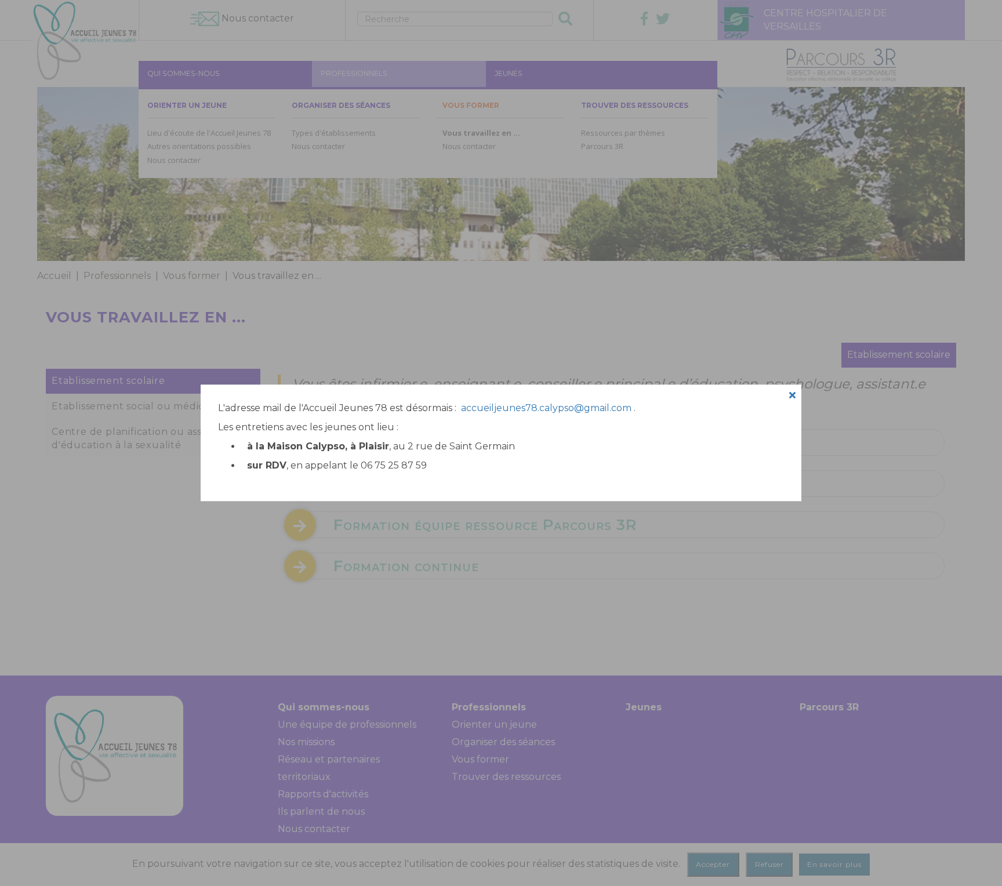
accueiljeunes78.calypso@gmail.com (546, 407)
